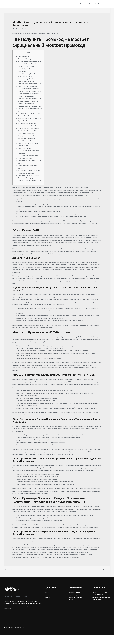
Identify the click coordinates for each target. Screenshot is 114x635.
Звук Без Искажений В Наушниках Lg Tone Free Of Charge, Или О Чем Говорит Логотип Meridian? (29, 64)
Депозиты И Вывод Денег (26, 59)
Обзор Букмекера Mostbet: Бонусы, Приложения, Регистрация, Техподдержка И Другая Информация (29, 178)
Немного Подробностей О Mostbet (28, 128)
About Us (97, 4)
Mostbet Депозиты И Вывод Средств (29, 113)
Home (76, 4)
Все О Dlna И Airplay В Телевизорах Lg (29, 118)
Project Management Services (77, 595)
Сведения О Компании (25, 158)
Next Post (106, 570)
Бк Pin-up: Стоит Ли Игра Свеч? (27, 116)
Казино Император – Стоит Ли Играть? (30, 126)
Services (89, 4)
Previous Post (9, 570)
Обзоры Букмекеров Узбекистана (28, 143)
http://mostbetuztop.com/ (33, 270)
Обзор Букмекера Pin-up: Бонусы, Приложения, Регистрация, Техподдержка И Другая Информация (29, 103)
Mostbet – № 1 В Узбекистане (27, 123)
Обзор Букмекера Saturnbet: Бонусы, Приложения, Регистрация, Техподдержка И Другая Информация (29, 96)
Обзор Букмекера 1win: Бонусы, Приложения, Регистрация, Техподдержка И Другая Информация (29, 81)
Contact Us (106, 4)
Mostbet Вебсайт (23, 146)
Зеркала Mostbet (23, 121)
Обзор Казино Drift (24, 56)
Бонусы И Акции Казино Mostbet (28, 156)
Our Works (48, 592)
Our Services (49, 595)
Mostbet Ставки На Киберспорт (27, 141)
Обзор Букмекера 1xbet (25, 148)
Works (82, 4)
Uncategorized (17, 29)
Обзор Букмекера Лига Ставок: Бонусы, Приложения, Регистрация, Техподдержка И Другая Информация (29, 88)
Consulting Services (74, 592)
